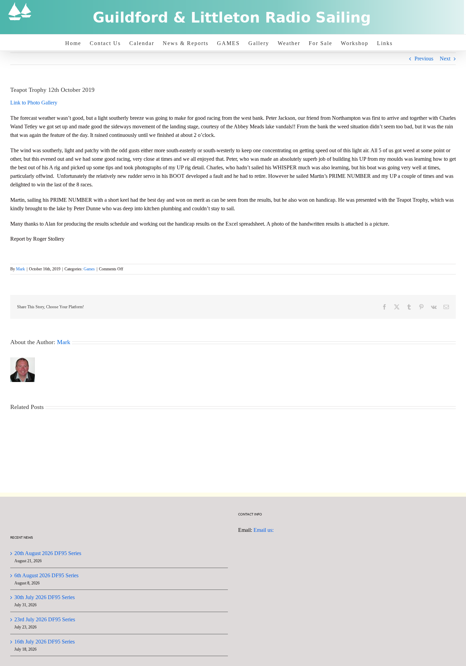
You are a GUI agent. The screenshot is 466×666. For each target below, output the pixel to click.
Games (89, 269)
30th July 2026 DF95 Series (44, 597)
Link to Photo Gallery (33, 102)
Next (445, 58)
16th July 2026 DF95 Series (44, 641)
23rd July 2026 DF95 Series (44, 619)
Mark (20, 269)
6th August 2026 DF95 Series (46, 575)
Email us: (263, 530)
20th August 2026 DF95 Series (47, 553)
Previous (423, 58)
